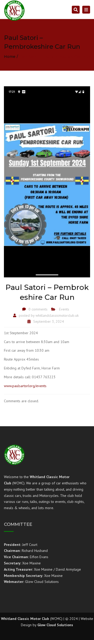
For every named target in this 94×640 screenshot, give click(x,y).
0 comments (38, 309)
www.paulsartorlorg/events (25, 385)
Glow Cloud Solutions (55, 625)
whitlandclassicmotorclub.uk (57, 315)
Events (64, 309)
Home (9, 56)
